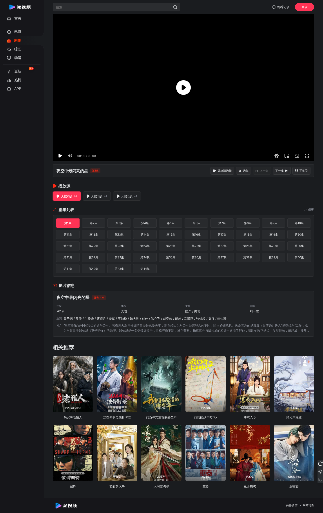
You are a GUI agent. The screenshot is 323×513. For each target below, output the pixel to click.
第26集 (196, 246)
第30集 (299, 246)
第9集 (273, 223)
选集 (246, 170)
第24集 (145, 246)
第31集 (68, 257)
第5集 (170, 223)
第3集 (119, 223)
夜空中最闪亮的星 (72, 170)
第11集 (68, 234)
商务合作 (292, 505)
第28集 (247, 246)
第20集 (299, 234)
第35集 (170, 257)
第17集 (222, 234)
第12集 (93, 234)
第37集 (222, 257)
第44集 (145, 268)
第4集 (145, 223)
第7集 (222, 223)
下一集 (279, 170)
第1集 (67, 223)
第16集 (196, 234)
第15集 (170, 234)
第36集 (196, 257)
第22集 (93, 246)
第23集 (119, 246)
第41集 (68, 268)
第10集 (299, 223)
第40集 (299, 257)
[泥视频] (20, 7)
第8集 (248, 223)
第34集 (145, 257)
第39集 (273, 257)
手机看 (303, 170)
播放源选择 (224, 170)
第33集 (119, 257)
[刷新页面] (320, 464)
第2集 (93, 223)
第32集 (93, 257)
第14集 (145, 234)
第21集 (68, 246)
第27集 (222, 246)
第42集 (93, 268)
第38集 (247, 257)
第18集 (247, 234)
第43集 (119, 268)
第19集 (273, 234)
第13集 (119, 234)
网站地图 (308, 505)
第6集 (196, 223)
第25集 (170, 246)
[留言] (320, 479)
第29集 (273, 246)
